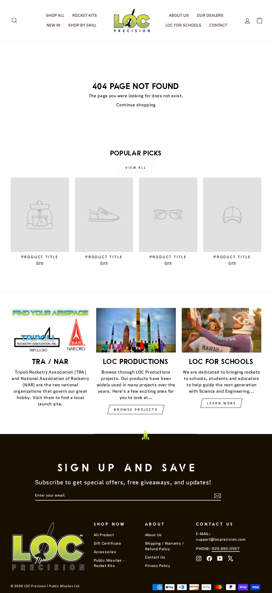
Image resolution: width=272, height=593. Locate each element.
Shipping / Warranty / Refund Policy (164, 546)
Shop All (55, 15)
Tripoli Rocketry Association (44, 372)
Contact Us (155, 557)
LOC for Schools (183, 25)
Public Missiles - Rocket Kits (109, 563)
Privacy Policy (157, 565)
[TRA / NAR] (50, 330)
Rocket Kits (84, 15)
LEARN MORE (221, 403)
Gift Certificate (107, 543)
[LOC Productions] (136, 330)
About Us (179, 15)
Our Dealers (210, 15)
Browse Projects (136, 409)
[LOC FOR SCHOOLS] (221, 330)
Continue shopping (136, 105)
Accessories (105, 551)
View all (136, 167)
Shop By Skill (82, 25)
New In (53, 25)
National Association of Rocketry (55, 378)
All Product (104, 534)
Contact (218, 25)
